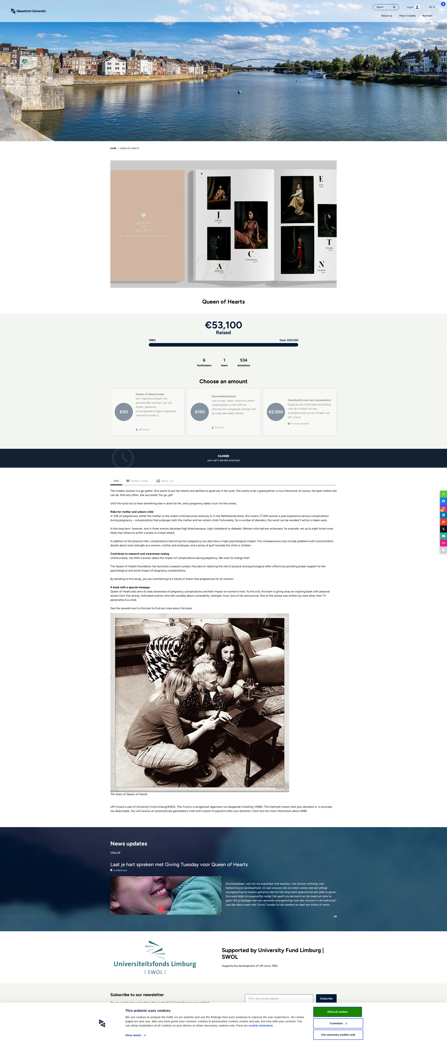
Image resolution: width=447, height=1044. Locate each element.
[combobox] (432, 7)
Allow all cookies (337, 1011)
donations (243, 362)
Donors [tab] (139, 481)
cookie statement (261, 1025)
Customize (336, 1023)
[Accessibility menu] (443, 4)
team (224, 362)
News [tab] (167, 481)
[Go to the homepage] (28, 10)
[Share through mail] (443, 535)
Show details (133, 1035)
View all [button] (115, 852)
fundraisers (204, 362)
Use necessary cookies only (338, 1034)
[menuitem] (386, 16)
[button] (279, 998)
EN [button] (431, 7)
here (262, 811)
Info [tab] (116, 481)
